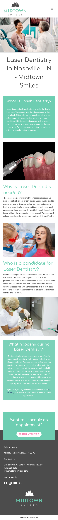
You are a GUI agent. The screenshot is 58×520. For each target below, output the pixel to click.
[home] (14, 9)
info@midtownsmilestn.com (16, 471)
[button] (52, 9)
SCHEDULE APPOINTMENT (29, 434)
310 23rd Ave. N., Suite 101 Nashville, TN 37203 (24, 465)
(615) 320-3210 (10, 468)
